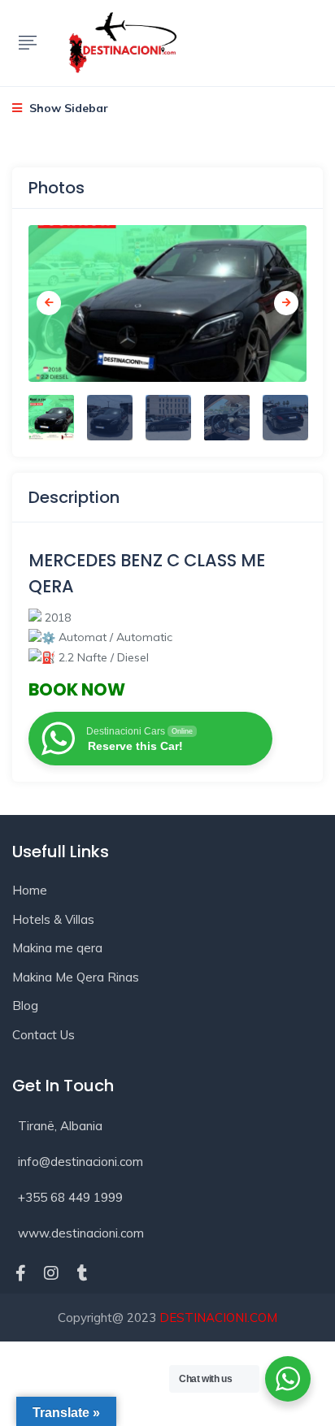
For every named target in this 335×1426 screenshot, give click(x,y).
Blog (25, 1005)
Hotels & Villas (53, 919)
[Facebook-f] (20, 1273)
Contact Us (43, 1034)
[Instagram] (51, 1273)
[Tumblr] (82, 1273)
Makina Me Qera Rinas (75, 977)
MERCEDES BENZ (95, 560)
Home (29, 890)
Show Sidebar (67, 108)
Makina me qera (57, 948)
